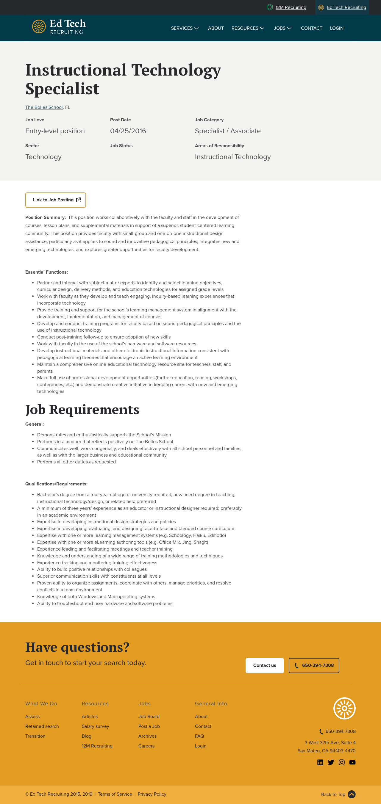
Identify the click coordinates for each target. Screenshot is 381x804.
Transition (35, 736)
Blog (86, 736)
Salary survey (95, 726)
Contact (311, 28)
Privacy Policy (152, 794)
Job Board (149, 717)
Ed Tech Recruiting (346, 7)
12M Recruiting (291, 7)
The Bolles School (44, 107)
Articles (90, 717)
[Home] (60, 27)
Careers (146, 746)
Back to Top (333, 794)
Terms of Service (115, 794)
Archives (147, 736)
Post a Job (149, 726)
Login (336, 28)
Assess (32, 717)
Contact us (264, 665)
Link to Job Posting (53, 200)
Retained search (42, 726)
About (216, 28)
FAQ (199, 736)
